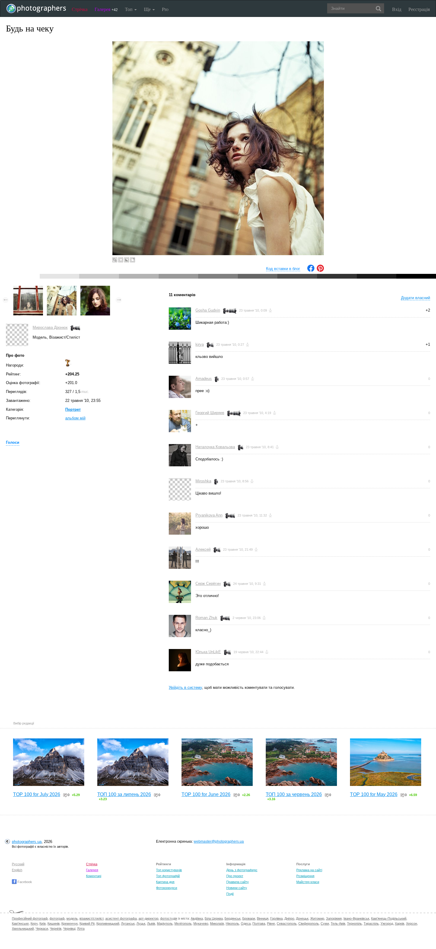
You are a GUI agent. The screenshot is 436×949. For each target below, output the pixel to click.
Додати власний (415, 298)
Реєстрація (419, 9)
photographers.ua (27, 841)
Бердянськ (233, 918)
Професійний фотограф (30, 918)
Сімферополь (308, 923)
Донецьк (302, 918)
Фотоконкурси (166, 888)
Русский (18, 864)
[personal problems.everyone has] (95, 288)
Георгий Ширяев (209, 412)
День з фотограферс (241, 870)
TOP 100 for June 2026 (206, 794)
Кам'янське (20, 923)
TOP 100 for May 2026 (373, 794)
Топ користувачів (169, 870)
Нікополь (232, 923)
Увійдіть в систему (185, 687)
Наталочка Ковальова (215, 447)
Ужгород (387, 923)
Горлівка (276, 918)
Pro (165, 9)
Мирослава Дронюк (50, 327)
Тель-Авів (338, 923)
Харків (399, 923)
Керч (34, 923)
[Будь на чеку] (62, 288)
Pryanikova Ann (208, 515)
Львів (151, 923)
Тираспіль (371, 923)
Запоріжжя (334, 918)
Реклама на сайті (309, 870)
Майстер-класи (307, 882)
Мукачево (200, 923)
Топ (129, 9)
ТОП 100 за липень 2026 (124, 794)
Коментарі (93, 876)
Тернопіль (354, 923)
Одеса (246, 923)
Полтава (258, 923)
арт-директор (148, 918)
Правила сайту (237, 882)
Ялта (81, 928)
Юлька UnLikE (208, 652)
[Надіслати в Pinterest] (320, 270)
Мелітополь (183, 923)
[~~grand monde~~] (28, 288)
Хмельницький (23, 928)
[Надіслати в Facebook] (310, 270)
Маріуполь (165, 923)
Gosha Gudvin (207, 310)
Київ (42, 923)
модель (72, 918)
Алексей (203, 549)
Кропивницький (107, 923)
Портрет (73, 409)
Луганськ (128, 923)
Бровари (248, 918)
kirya (199, 344)
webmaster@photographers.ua (219, 841)
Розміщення (305, 876)
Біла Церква (214, 918)
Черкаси (42, 928)
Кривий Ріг (87, 923)
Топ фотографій (168, 876)
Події (230, 894)
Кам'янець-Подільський (388, 918)
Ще (148, 9)
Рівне (271, 923)
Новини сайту (236, 888)
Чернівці (69, 928)
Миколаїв (217, 923)
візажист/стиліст (91, 918)
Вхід (396, 9)
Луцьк (140, 923)
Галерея (106, 9)
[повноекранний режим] (132, 260)
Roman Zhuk (206, 617)
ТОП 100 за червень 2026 (294, 794)
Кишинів (53, 923)
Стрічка (79, 9)
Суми (325, 923)
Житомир (317, 918)
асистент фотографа (121, 918)
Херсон (411, 923)
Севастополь (287, 923)
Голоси (12, 442)
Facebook (24, 882)
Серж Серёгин (208, 583)
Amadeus (203, 378)
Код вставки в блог (283, 268)
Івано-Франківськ (356, 918)
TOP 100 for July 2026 (36, 794)
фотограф (57, 918)
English (17, 870)
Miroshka (203, 481)
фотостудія (168, 918)
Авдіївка (197, 918)
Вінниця (262, 918)
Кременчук (69, 923)
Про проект (234, 876)
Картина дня (165, 882)
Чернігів (55, 928)
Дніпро (289, 918)
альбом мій (75, 418)
